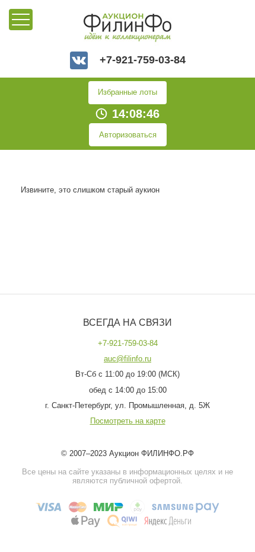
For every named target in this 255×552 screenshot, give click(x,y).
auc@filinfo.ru (127, 359)
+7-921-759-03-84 (143, 60)
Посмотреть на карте (127, 421)
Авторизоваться (128, 134)
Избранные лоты (127, 92)
